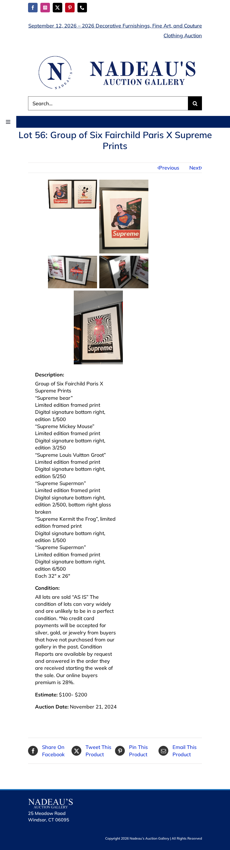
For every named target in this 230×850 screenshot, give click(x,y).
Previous (169, 167)
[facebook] (33, 7)
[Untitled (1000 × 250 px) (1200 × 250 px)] (115, 57)
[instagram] (45, 7)
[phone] (82, 7)
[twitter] (57, 7)
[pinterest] (70, 7)
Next (194, 167)
